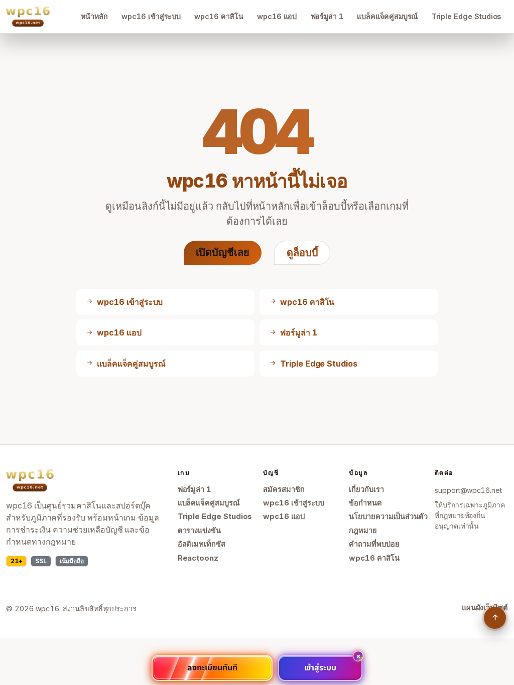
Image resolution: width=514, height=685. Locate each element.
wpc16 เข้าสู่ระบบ (151, 16)
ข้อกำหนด (365, 502)
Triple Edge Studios (466, 16)
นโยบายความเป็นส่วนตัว (388, 516)
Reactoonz (198, 558)
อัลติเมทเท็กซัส (201, 544)
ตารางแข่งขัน (199, 530)
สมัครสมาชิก (283, 489)
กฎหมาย (363, 530)
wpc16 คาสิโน (218, 16)
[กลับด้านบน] (495, 618)
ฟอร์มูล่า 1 (327, 16)
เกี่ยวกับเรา (366, 489)
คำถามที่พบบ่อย (374, 544)
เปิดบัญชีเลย (222, 252)
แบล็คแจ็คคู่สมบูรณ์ (387, 16)
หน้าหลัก (94, 16)
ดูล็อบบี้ (302, 253)
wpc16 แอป (277, 16)
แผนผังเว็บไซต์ (485, 607)
